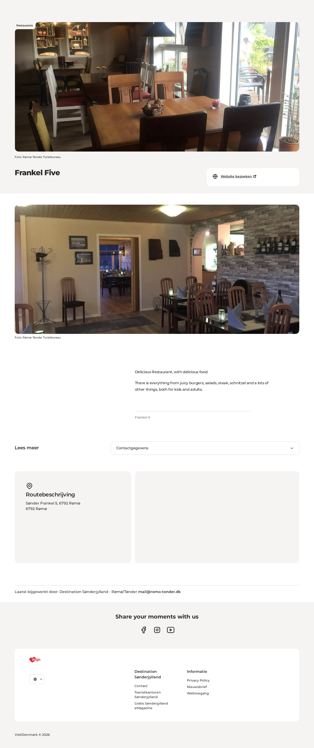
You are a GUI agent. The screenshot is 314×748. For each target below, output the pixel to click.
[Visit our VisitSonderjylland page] (144, 630)
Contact (141, 686)
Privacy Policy (198, 680)
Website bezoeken (236, 176)
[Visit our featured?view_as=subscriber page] (171, 630)
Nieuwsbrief (197, 687)
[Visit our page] (157, 630)
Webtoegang (198, 693)
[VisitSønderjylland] (43, 659)
